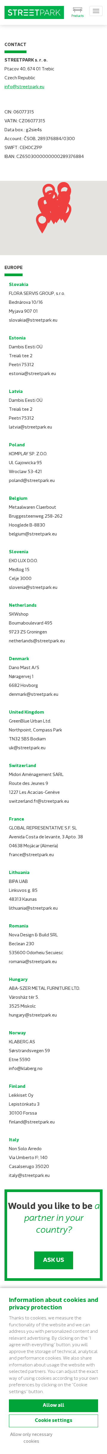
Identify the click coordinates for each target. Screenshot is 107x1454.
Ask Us (53, 1260)
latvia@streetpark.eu (30, 427)
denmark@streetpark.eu (33, 695)
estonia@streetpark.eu (32, 374)
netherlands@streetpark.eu (37, 641)
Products (77, 16)
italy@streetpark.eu (29, 1176)
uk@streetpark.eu (27, 748)
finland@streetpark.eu (32, 1122)
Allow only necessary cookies (31, 1438)
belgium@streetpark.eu (33, 534)
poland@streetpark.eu (32, 481)
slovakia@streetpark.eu (33, 320)
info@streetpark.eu (24, 87)
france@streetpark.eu (31, 855)
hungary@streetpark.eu (33, 1015)
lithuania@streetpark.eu (33, 908)
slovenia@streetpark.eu (33, 588)
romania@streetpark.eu (33, 962)
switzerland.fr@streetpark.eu (39, 801)
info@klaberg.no (26, 1069)
